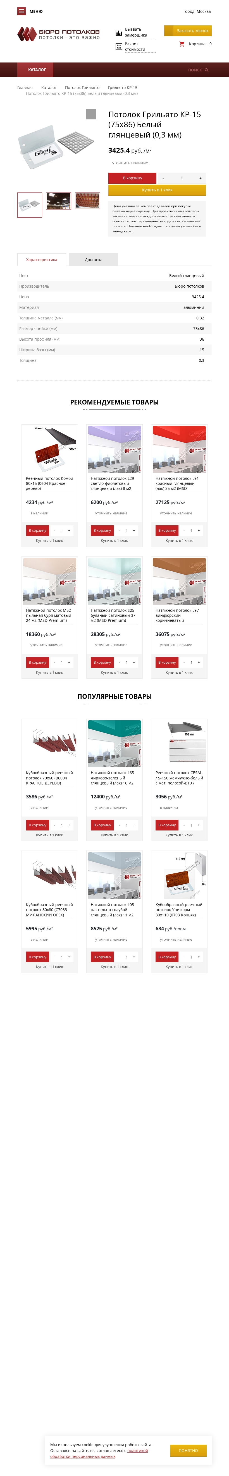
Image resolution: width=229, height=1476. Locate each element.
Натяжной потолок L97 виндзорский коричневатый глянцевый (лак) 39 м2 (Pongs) (177, 620)
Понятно (188, 1450)
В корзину (132, 177)
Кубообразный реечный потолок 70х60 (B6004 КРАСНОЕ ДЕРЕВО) (49, 777)
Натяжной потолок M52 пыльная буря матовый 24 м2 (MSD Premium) (48, 615)
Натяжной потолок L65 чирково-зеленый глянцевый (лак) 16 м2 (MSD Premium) (112, 780)
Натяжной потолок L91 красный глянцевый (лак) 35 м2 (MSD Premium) (177, 486)
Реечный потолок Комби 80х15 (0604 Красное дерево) (49, 483)
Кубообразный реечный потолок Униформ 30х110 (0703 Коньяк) (179, 909)
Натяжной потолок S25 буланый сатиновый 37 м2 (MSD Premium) (113, 615)
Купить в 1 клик (157, 189)
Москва (204, 11)
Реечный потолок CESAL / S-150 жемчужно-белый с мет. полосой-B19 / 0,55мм (179, 780)
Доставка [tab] (93, 259)
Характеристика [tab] (41, 259)
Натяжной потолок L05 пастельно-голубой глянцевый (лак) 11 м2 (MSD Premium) (112, 912)
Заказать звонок (192, 30)
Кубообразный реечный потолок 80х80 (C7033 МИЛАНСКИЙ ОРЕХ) (49, 909)
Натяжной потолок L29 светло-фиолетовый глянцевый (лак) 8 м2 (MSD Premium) (112, 486)
